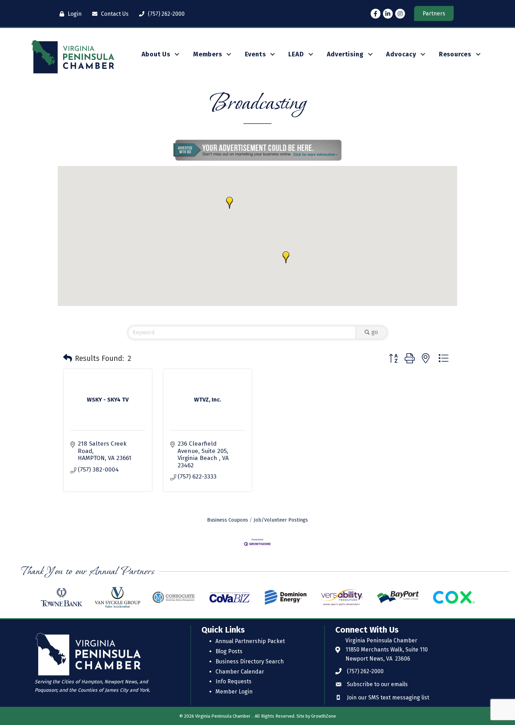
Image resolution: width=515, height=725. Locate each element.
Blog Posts (228, 651)
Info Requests (233, 681)
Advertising (345, 54)
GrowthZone (323, 716)
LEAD (296, 54)
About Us (156, 54)
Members (207, 54)
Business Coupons (227, 520)
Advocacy (401, 54)
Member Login (234, 691)
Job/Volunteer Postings (281, 520)
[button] (285, 257)
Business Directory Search (249, 661)
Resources (455, 54)
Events (255, 54)
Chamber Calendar (239, 671)
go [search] (374, 332)
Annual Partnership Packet (250, 641)
